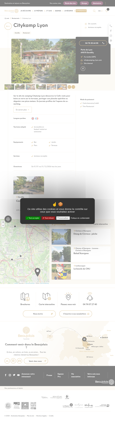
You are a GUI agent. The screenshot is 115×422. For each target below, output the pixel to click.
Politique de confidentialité (80, 218)
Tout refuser (49, 218)
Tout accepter (33, 218)
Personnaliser (63, 218)
